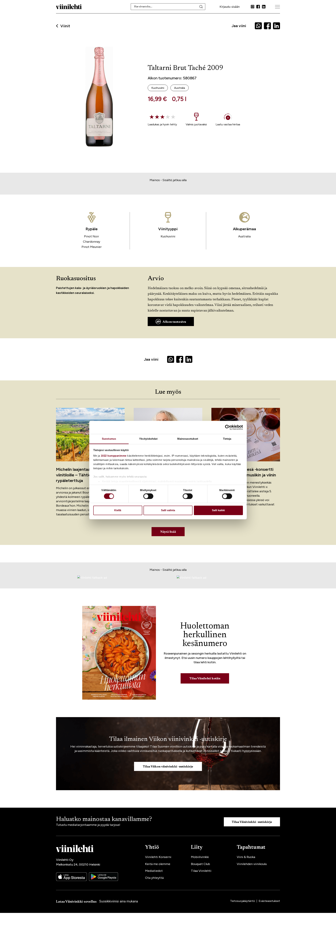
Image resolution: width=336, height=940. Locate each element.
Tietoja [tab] (227, 438)
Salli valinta (168, 510)
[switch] (148, 496)
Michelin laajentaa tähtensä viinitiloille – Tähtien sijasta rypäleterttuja (82, 475)
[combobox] (168, 6)
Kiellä (117, 510)
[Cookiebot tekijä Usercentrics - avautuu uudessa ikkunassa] (227, 427)
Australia (244, 236)
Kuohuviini (168, 236)
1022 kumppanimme (114, 455)
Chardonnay (91, 242)
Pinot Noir (91, 236)
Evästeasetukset (269, 901)
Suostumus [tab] (109, 438)
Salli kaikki (218, 510)
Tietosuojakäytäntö (243, 901)
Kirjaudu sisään (230, 6)
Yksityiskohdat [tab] (148, 438)
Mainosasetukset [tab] (187, 438)
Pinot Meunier (92, 247)
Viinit (65, 26)
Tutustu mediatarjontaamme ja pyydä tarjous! (88, 825)
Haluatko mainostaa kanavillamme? (104, 819)
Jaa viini (239, 25)
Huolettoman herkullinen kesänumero (204, 635)
